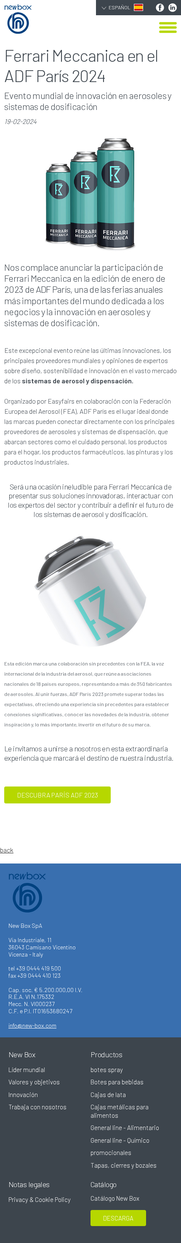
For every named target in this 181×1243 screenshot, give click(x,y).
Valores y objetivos (34, 1082)
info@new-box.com (32, 1025)
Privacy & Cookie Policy (39, 1199)
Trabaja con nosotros (37, 1107)
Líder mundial (26, 1069)
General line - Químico (119, 1140)
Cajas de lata (108, 1094)
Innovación (23, 1094)
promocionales (110, 1152)
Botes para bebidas (117, 1082)
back (6, 850)
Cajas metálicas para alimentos (119, 1111)
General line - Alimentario (124, 1127)
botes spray (106, 1069)
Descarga (118, 1218)
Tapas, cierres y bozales (123, 1165)
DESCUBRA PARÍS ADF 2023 (57, 795)
